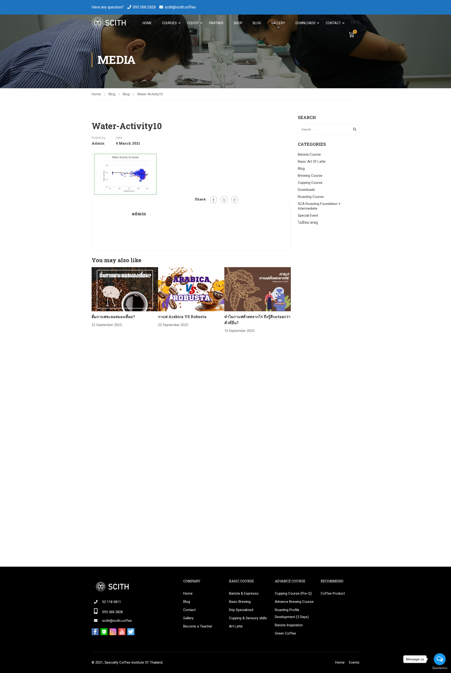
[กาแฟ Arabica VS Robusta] (191, 289)
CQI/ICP (193, 23)
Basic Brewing (240, 602)
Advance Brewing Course (294, 602)
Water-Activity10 (150, 94)
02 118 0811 (111, 602)
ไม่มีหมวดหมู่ (308, 222)
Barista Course (309, 154)
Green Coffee (285, 633)
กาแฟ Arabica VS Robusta (182, 316)
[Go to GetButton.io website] (439, 668)
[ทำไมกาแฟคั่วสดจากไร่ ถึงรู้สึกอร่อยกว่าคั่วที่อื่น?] (257, 289)
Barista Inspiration (289, 625)
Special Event (308, 215)
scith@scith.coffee (180, 7)
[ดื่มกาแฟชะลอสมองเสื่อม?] (125, 289)
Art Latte (236, 626)
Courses (169, 23)
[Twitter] (224, 199)
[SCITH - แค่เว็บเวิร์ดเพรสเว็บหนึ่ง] (109, 23)
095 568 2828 (144, 7)
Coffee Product (333, 593)
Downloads (305, 23)
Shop (238, 23)
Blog (257, 23)
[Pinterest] (234, 199)
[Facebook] (213, 199)
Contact (333, 23)
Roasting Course (311, 197)
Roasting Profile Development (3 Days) (292, 613)
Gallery (278, 23)
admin (98, 143)
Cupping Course (310, 183)
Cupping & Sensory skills (248, 618)
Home (147, 23)
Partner (216, 23)
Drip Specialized (241, 610)
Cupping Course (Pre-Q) (293, 593)
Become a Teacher (197, 626)
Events (354, 662)
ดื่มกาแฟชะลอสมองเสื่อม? (113, 316)
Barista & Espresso (244, 593)
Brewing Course (310, 175)
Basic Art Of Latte (312, 161)
